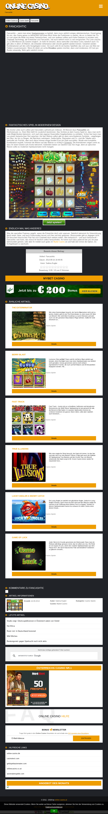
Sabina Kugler (61, 601)
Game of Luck (19, 537)
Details (54, 344)
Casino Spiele (51, 326)
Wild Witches (12, 636)
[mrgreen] (54, 297)
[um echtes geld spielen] (54, 222)
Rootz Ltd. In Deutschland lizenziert (21, 631)
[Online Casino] (35, 6)
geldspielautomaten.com (17, 763)
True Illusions (20, 449)
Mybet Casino (59, 242)
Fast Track (18, 402)
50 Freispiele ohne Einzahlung (78, 733)
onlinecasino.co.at (14, 769)
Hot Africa (11, 626)
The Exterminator (22, 307)
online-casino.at (61, 800)
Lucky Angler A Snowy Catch (28, 496)
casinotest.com (13, 758)
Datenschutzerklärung (54, 807)
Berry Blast (19, 354)
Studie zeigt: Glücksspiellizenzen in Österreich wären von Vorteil (33, 621)
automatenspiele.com (15, 774)
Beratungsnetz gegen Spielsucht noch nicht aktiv (27, 641)
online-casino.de (13, 753)
